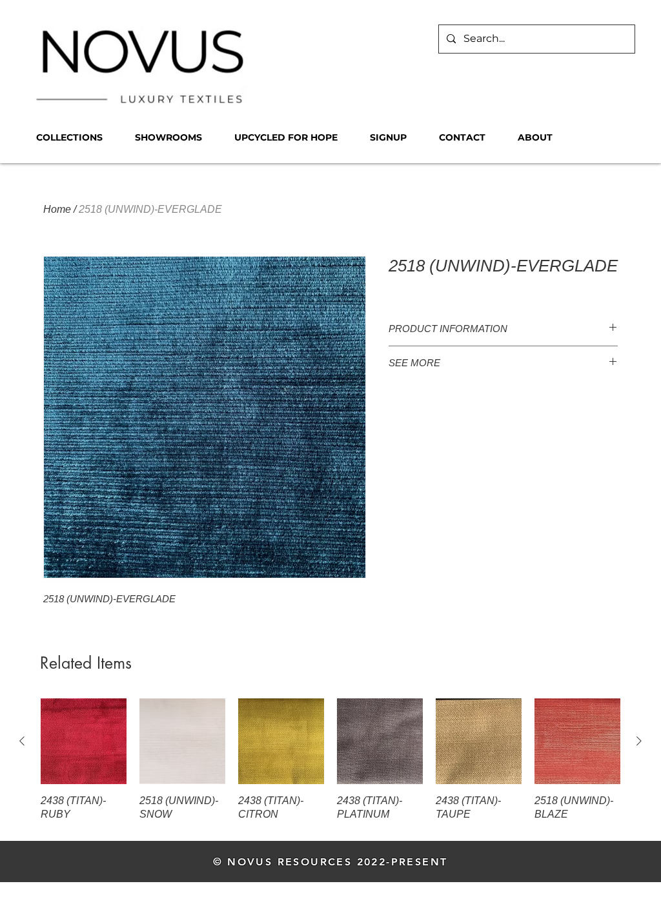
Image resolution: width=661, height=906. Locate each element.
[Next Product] (639, 741)
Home (57, 209)
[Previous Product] (22, 741)
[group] (330, 760)
